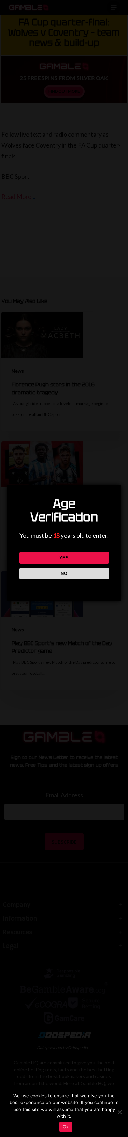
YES (64, 557)
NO (64, 573)
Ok (66, 1126)
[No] (119, 1112)
